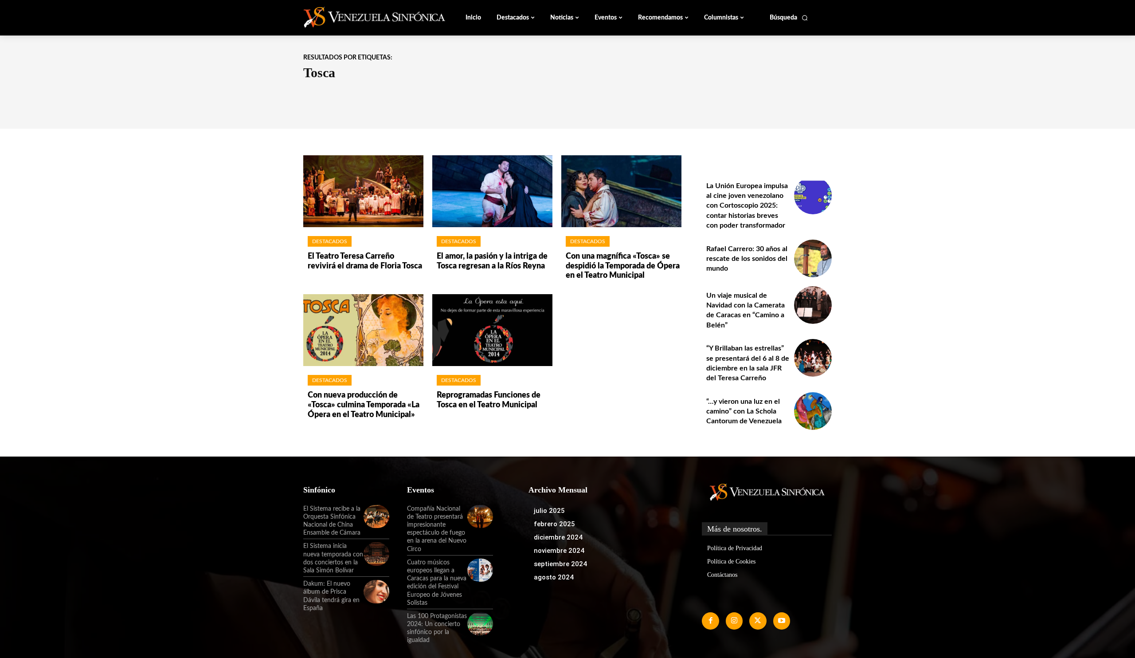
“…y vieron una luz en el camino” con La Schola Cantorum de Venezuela (744, 411)
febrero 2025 (554, 524)
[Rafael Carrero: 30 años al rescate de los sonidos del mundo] (813, 258)
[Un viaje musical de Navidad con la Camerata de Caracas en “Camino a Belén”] (813, 305)
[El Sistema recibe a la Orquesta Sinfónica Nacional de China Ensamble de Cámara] (376, 516)
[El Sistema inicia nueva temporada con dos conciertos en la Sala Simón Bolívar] (376, 553)
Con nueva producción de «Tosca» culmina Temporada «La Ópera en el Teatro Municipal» (363, 404)
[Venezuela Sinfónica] (362, 17)
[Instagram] (734, 620)
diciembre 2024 (558, 537)
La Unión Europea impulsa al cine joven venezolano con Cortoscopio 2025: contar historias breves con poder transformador (747, 205)
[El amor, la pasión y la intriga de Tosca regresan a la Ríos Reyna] (492, 191)
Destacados (329, 241)
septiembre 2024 (560, 564)
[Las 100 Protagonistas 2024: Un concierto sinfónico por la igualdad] (480, 623)
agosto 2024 (554, 577)
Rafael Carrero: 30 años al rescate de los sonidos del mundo (746, 258)
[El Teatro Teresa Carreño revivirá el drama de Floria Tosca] (363, 191)
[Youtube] (781, 620)
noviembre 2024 (559, 551)
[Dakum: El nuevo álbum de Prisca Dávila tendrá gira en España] (376, 591)
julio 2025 (549, 511)
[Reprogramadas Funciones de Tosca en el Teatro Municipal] (492, 330)
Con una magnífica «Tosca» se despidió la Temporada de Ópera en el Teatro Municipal (623, 266)
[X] (757, 620)
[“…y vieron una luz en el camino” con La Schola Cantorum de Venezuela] (813, 411)
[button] (789, 17)
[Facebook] (710, 620)
